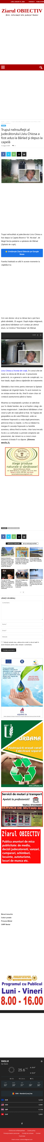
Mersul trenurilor (7, 914)
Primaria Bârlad (6, 921)
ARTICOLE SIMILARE (14, 543)
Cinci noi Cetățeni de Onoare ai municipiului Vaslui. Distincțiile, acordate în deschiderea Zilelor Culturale (21, 583)
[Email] (19, 154)
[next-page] (23, 592)
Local (7, 121)
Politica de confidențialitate (17, 1130)
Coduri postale (6, 917)
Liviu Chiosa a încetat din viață (14, 371)
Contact (32, 2)
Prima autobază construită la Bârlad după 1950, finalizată (36, 559)
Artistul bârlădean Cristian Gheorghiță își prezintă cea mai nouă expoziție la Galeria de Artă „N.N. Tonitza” (22, 560)
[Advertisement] (22, 41)
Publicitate (40, 2)
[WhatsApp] (14, 154)
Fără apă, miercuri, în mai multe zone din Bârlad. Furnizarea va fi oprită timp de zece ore (36, 582)
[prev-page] (21, 592)
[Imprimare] (24, 154)
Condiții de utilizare (27, 1133)
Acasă (2, 121)
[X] (8, 154)
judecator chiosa (14, 528)
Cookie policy (31, 1130)
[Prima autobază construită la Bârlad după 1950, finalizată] (36, 552)
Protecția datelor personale (11, 1133)
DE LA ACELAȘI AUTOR (30, 543)
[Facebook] (3, 154)
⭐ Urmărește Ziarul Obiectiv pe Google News (22, 253)
